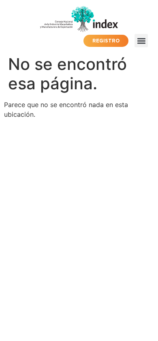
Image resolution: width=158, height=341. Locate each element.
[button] (141, 40)
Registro (106, 41)
